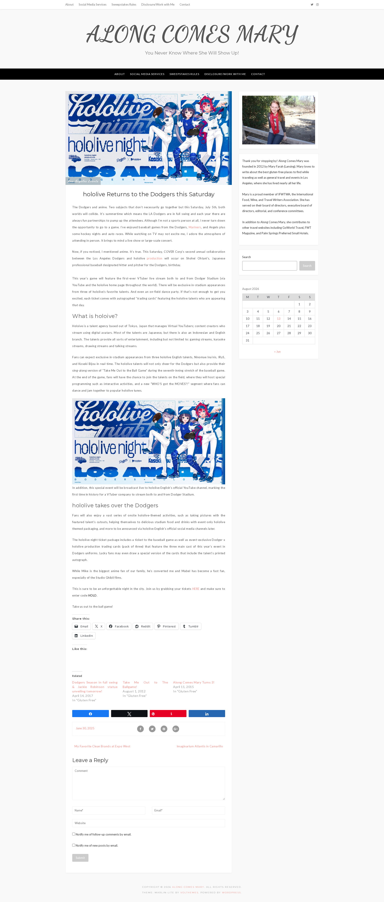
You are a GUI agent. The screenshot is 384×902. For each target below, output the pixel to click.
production (154, 258)
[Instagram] (317, 4)
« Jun (277, 351)
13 (278, 318)
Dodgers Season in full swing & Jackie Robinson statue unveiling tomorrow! (95, 686)
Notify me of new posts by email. (97, 845)
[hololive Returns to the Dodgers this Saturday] (149, 138)
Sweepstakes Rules (124, 4)
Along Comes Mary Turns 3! (194, 682)
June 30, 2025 (85, 728)
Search (246, 257)
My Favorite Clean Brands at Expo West (102, 746)
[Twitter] (312, 4)
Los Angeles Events (83, 181)
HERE (196, 589)
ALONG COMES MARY (192, 33)
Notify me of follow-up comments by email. (103, 834)
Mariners (195, 227)
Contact (185, 4)
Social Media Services (92, 4)
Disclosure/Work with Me (157, 4)
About (69, 4)
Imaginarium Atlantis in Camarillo (200, 746)
